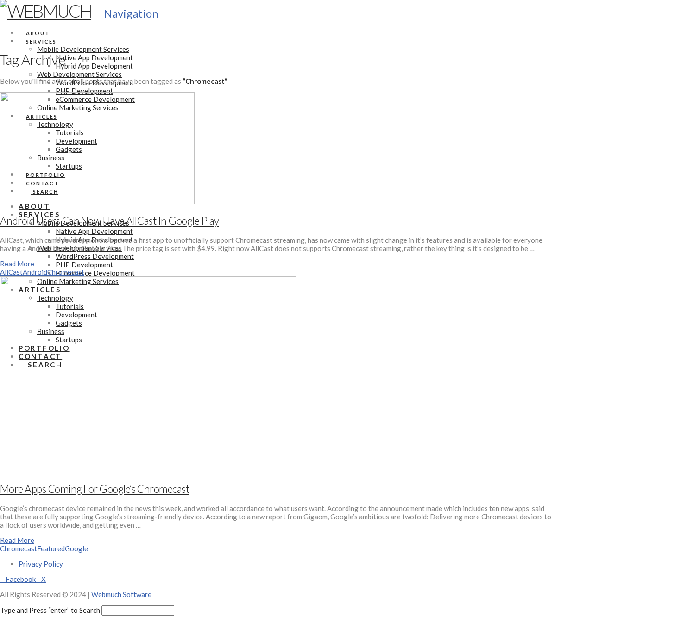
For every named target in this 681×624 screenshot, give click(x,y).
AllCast (11, 272)
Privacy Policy (41, 564)
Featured (51, 548)
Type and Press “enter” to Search (50, 610)
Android (35, 272)
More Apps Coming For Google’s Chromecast (94, 489)
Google (76, 548)
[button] (125, 13)
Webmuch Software (121, 594)
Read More (17, 263)
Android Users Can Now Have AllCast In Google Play (109, 220)
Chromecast (65, 272)
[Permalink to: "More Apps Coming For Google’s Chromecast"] (148, 470)
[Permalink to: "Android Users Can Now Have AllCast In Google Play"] (97, 201)
